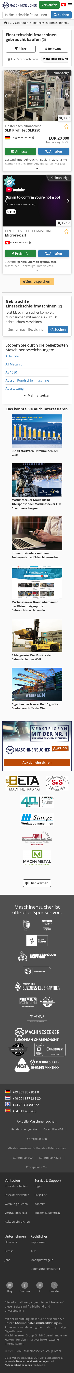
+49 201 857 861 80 (27, 1098)
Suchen (63, 15)
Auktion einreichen (37, 762)
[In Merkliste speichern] (66, 126)
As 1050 (11, 372)
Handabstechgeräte (24, 1129)
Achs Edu (12, 356)
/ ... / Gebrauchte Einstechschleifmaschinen (37, 23)
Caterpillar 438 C (37, 1167)
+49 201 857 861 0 (26, 1092)
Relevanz (54, 49)
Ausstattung (15, 388)
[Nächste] (68, 95)
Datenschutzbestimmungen (32, 1361)
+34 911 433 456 (24, 1111)
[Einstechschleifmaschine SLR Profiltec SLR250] (37, 96)
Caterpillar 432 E (50, 1158)
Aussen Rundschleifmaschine (27, 380)
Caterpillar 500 (23, 1158)
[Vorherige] (6, 95)
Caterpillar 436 (53, 1129)
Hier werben (39, 883)
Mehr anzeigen (38, 395)
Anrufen (55, 151)
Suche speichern (38, 281)
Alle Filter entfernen (24, 59)
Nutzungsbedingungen (18, 1365)
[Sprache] (63, 5)
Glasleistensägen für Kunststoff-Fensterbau (37, 1148)
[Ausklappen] (37, 168)
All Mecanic (14, 364)
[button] (70, 5)
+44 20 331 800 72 (26, 1105)
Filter (22, 49)
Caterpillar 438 (37, 1139)
